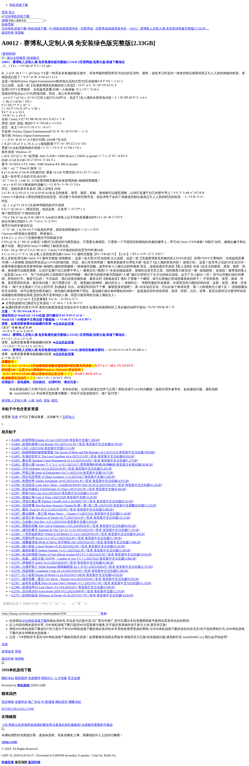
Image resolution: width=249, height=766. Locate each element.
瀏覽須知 (74, 702)
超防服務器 (72, 724)
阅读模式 (33, 58)
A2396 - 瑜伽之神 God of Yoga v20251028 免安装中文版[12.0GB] (54, 497)
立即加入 (68, 417)
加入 (12, 12)
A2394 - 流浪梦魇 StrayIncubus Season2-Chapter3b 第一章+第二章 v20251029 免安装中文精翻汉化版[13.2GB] (83, 505)
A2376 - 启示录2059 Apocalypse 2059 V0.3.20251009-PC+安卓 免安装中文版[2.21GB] (67, 591)
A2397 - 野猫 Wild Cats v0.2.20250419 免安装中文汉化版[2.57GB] (54, 493)
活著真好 (58, 724)
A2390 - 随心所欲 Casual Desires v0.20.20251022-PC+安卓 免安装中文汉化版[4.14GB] (68, 546)
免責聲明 (34, 678)
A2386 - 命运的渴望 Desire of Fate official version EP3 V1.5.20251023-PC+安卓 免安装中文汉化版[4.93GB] (81, 554)
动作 (39, 400)
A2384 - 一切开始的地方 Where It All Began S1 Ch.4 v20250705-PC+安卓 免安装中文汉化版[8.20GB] (78, 534)
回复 (5, 644)
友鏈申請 (21, 702)
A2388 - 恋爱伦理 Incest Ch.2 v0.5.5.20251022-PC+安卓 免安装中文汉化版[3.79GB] (66, 538)
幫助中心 (47, 678)
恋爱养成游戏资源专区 (111, 28)
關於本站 (8, 678)
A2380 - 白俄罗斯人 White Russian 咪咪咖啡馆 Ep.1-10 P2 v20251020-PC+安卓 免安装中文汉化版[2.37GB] (82, 566)
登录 (15, 417)
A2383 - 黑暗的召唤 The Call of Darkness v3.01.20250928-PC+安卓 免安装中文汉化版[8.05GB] (73, 526)
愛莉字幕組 (105, 724)
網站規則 (61, 702)
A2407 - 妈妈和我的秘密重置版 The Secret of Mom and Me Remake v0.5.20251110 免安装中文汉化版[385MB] (83, 452)
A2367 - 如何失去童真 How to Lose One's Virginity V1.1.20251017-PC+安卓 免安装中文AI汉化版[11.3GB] (81, 583)
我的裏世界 (44, 724)
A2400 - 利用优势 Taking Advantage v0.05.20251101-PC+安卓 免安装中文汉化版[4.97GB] (70, 481)
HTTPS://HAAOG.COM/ (18, 709)
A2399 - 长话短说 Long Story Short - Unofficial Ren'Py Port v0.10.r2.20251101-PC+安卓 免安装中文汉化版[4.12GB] (86, 485)
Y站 (5, 724)
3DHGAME (10, 742)
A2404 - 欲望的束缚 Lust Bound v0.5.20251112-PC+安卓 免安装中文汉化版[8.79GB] (67, 444)
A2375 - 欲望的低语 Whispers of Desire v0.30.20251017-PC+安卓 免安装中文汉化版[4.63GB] (72, 595)
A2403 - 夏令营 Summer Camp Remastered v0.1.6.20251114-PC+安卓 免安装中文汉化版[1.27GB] (74, 460)
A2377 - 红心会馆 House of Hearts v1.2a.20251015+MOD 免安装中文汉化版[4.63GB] (67, 575)
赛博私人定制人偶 (14, 400)
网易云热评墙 (17, 724)
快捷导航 (8, 24)
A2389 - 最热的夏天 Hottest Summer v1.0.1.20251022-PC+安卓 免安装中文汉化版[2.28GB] (71, 550)
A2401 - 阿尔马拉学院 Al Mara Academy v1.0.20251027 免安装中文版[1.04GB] (63, 476)
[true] (45, 20)
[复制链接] (9, 53)
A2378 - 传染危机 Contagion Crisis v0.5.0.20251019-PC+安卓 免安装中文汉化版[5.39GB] (69, 571)
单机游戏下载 (18, 5)
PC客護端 (47, 702)
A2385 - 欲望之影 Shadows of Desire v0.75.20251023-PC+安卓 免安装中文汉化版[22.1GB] (70, 517)
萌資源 (32, 724)
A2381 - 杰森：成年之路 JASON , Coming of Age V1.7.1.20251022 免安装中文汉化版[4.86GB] (73, 558)
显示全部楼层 (16, 58)
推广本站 (34, 702)
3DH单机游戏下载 (14, 28)
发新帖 (19, 32)
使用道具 (8, 651)
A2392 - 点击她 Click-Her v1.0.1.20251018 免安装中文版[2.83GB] (54, 521)
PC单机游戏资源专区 (63, 28)
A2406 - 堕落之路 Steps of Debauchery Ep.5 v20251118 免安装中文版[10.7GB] (62, 472)
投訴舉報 (8, 702)
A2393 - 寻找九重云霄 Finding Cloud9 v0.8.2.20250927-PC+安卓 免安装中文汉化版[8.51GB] (72, 501)
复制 (104, 613)
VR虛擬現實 (88, 724)
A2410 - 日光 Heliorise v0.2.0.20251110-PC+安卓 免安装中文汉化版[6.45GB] (61, 468)
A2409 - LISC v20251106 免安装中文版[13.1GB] (43, 448)
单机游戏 (23, 685)
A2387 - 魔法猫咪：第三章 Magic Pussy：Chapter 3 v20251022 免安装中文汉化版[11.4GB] (71, 513)
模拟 (54, 400)
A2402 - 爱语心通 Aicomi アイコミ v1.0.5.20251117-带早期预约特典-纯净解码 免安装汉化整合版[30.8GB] (82, 464)
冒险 (47, 400)
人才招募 (60, 678)
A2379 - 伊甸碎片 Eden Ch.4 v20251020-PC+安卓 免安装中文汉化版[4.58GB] (62, 562)
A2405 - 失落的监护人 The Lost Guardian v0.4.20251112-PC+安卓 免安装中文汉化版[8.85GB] (72, 456)
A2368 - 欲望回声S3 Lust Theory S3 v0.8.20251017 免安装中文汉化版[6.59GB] (63, 587)
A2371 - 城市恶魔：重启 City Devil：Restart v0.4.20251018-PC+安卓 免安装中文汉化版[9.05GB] (75, 579)
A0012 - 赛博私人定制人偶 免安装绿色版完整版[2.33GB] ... (169, 28)
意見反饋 (74, 678)
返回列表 (8, 32)
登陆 (5, 12)
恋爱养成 (87, 28)
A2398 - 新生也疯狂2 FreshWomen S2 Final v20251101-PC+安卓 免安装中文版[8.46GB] (68, 489)
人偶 (31, 400)
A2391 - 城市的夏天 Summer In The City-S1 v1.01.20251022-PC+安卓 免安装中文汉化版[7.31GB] (75, 530)
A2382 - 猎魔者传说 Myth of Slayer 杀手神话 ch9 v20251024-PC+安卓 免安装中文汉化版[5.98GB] (76, 542)
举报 (18, 651)
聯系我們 (21, 678)
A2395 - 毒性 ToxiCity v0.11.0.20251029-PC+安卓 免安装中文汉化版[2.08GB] (62, 509)
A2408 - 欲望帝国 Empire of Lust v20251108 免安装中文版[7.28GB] (55, 440)
